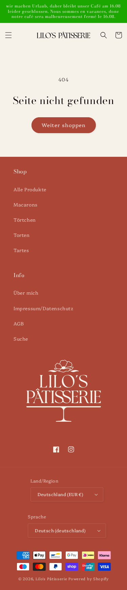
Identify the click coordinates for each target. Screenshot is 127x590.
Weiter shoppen (64, 124)
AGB (19, 323)
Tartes (21, 250)
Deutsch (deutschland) (60, 530)
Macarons (26, 204)
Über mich (26, 292)
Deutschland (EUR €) (60, 494)
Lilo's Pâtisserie (51, 578)
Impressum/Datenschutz (43, 308)
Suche (21, 338)
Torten (22, 234)
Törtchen (25, 219)
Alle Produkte (30, 189)
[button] (8, 35)
